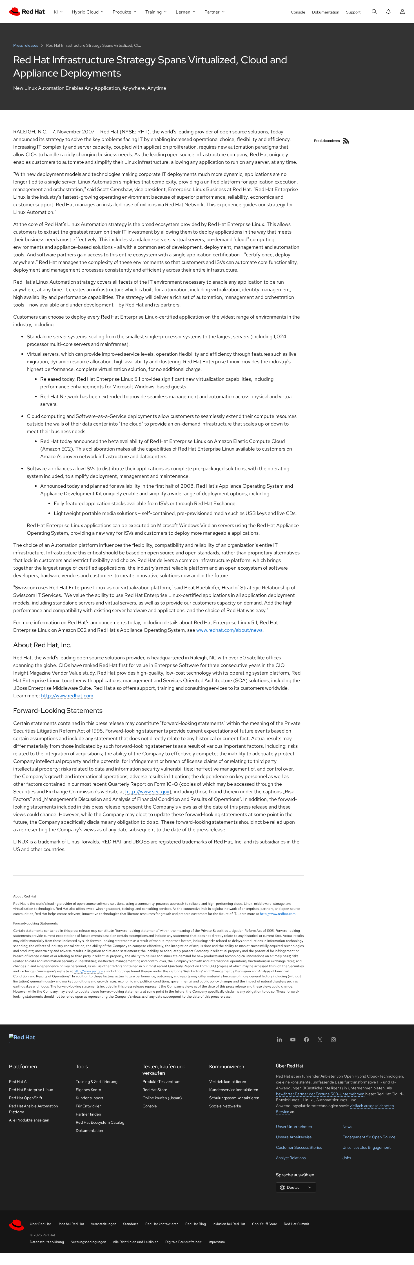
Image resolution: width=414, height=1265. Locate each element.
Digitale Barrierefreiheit (183, 1242)
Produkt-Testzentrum (162, 1081)
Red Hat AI (18, 1081)
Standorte (131, 1224)
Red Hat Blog (195, 1224)
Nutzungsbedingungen (88, 1242)
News (347, 1126)
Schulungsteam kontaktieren (234, 1097)
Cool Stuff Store (264, 1224)
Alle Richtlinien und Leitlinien (136, 1242)
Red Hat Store (155, 1089)
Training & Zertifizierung (96, 1081)
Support (353, 12)
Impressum (216, 1242)
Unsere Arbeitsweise (294, 1136)
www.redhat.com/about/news (229, 630)
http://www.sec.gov (147, 791)
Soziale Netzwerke (225, 1106)
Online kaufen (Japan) (162, 1097)
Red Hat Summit (296, 1224)
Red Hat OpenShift (25, 1097)
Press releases (26, 45)
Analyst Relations (291, 1157)
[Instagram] (333, 1041)
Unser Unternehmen (294, 1126)
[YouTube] (293, 1041)
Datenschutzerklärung (47, 1242)
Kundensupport (89, 1097)
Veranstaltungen (103, 1224)
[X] (320, 1041)
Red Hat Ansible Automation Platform (33, 1108)
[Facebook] (306, 1041)
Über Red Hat (40, 1224)
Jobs (346, 1157)
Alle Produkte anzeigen (29, 1120)
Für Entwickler (88, 1106)
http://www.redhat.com (67, 695)
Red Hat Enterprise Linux (31, 1089)
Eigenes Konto (88, 1089)
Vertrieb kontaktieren (227, 1081)
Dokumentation (325, 12)
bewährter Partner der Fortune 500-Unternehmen (320, 1093)
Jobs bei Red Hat (71, 1224)
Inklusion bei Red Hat (229, 1224)
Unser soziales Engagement (366, 1147)
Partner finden (88, 1114)
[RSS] (346, 140)
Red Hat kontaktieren (162, 1224)
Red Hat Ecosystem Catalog (100, 1122)
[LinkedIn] (279, 1041)
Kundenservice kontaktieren (233, 1089)
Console (298, 12)
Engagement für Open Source (368, 1136)
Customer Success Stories (299, 1147)
